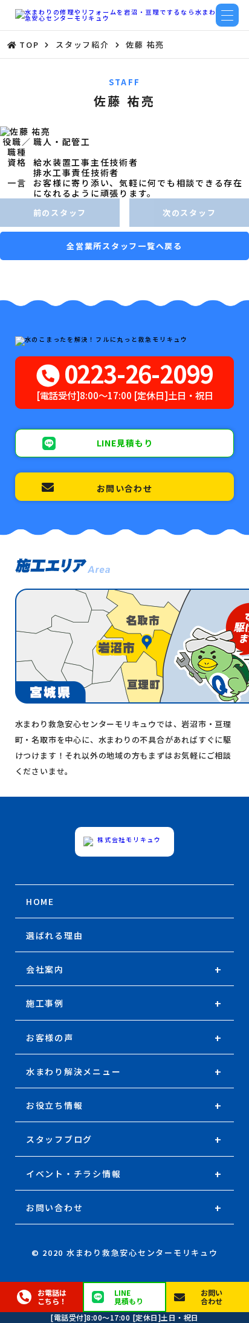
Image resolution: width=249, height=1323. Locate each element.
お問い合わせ (54, 1207)
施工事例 (45, 1003)
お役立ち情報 (54, 1105)
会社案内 (45, 969)
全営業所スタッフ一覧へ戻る (124, 246)
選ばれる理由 (54, 935)
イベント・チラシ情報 (73, 1174)
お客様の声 (50, 1037)
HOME (40, 901)
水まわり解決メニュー (73, 1071)
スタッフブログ (59, 1139)
